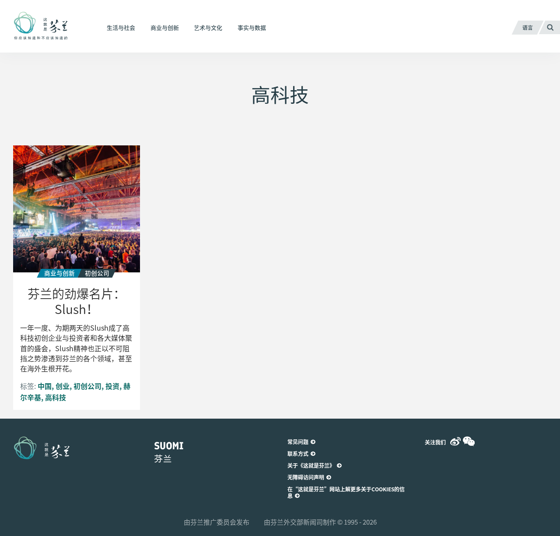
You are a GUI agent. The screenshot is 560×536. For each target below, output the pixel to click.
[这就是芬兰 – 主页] (51, 26)
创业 (63, 386)
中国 (45, 386)
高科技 (55, 397)
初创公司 (88, 386)
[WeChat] (468, 441)
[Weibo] (455, 441)
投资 (112, 386)
